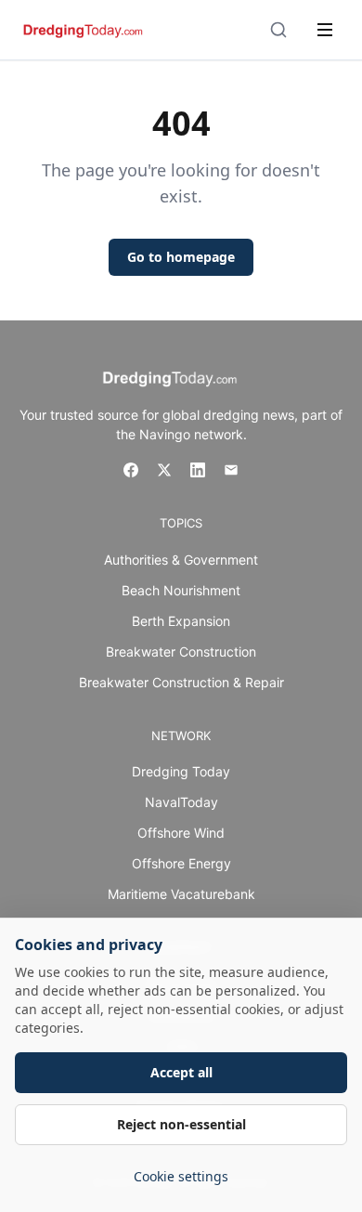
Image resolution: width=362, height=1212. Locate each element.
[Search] (278, 29)
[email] (231, 470)
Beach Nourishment (181, 590)
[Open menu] (324, 29)
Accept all (181, 1072)
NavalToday (181, 802)
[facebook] (131, 470)
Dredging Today (181, 771)
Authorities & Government (181, 559)
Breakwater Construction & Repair (181, 682)
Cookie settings (181, 1176)
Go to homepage (181, 257)
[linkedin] (198, 470)
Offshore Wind (181, 833)
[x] (164, 470)
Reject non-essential (181, 1124)
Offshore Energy (181, 863)
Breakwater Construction (181, 651)
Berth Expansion (181, 621)
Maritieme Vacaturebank (181, 894)
